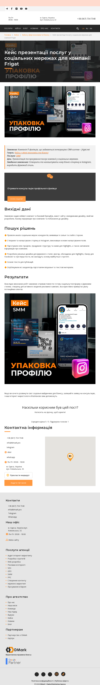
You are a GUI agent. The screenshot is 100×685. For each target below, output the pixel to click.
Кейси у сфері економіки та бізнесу (35, 35)
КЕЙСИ (18, 28)
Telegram (12, 513)
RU (87, 28)
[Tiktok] (63, 674)
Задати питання (18, 483)
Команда (11, 608)
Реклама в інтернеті (16, 565)
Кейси (16, 35)
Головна (7, 35)
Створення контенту (17, 580)
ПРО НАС (44, 28)
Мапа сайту (14, 540)
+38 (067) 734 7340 (86, 18)
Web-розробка (14, 562)
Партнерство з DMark (17, 635)
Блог (10, 624)
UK (83, 28)
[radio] (41, 417)
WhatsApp (12, 517)
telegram (10, 447)
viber (9, 452)
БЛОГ (25, 28)
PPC (9, 577)
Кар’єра (11, 638)
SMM (10, 574)
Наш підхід (12, 611)
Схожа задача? (16, 199)
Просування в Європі (17, 587)
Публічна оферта (61, 681)
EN (91, 28)
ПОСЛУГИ (8, 28)
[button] (70, 457)
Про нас (11, 602)
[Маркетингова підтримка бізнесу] (16, 650)
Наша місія (12, 605)
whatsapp (11, 457)
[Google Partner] (13, 661)
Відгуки (11, 615)
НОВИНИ (34, 28)
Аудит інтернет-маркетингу (20, 555)
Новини (11, 621)
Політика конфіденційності (42, 681)
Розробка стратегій (16, 558)
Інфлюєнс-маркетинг (17, 583)
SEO (9, 568)
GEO (9, 571)
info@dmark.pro (13, 443)
